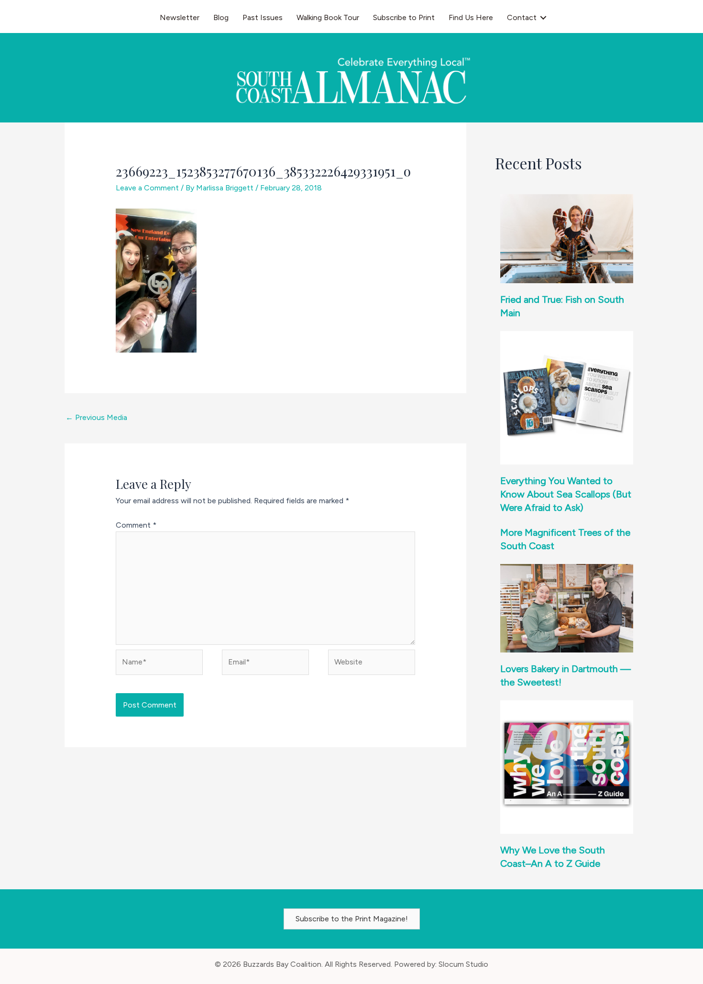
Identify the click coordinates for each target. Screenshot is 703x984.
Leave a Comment (147, 187)
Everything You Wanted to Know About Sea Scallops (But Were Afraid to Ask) (565, 494)
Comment (136, 525)
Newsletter (179, 17)
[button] (543, 17)
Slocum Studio (463, 964)
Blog (221, 17)
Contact (522, 17)
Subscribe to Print (404, 17)
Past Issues (262, 17)
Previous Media (96, 417)
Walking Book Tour (328, 17)
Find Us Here (471, 17)
